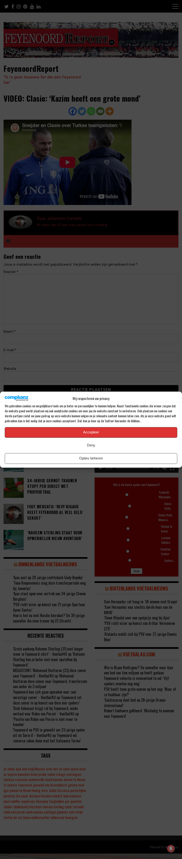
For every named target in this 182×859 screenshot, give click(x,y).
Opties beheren (91, 458)
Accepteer (91, 432)
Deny (91, 445)
